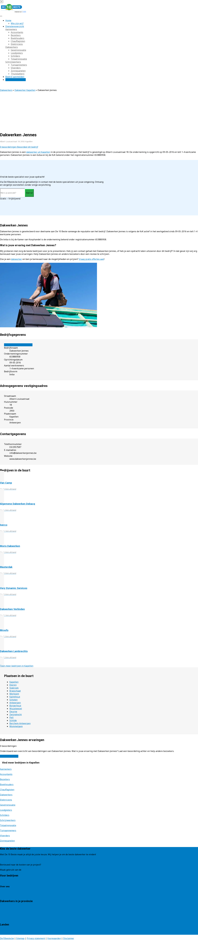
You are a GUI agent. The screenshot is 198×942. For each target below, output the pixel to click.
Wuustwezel (15, 708)
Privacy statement (36, 938)
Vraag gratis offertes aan (91, 259)
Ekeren (13, 684)
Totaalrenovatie (19, 58)
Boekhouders (17, 38)
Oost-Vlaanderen (8, 912)
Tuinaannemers (19, 64)
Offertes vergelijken (15, 79)
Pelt (11, 717)
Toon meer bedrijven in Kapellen (16, 665)
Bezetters (16, 35)
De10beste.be (7, 938)
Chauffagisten (18, 41)
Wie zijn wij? (17, 23)
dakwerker (16, 259)
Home (8, 20)
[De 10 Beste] (13, 12)
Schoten (13, 699)
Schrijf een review (9, 756)
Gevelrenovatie (18, 50)
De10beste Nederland (11, 930)
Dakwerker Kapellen (25, 90)
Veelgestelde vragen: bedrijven (15, 895)
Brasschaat (15, 690)
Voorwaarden (54, 938)
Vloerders (16, 67)
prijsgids (26, 869)
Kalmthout (14, 696)
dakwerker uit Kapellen (38, 152)
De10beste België (9, 933)
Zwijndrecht (15, 714)
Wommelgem (16, 726)
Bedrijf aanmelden (14, 76)
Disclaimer (68, 938)
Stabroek (14, 687)
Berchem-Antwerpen (20, 723)
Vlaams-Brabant (8, 915)
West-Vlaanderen (9, 918)
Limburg (4, 909)
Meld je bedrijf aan (9, 881)
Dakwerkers (11, 47)
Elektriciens (17, 44)
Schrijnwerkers (13, 61)
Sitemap (20, 938)
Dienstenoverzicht (14, 26)
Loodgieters (17, 53)
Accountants (17, 32)
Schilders (15, 55)
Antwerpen (15, 702)
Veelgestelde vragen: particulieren (17, 892)
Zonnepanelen (18, 70)
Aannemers (11, 29)
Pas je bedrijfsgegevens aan (18, 344)
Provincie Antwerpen (10, 906)
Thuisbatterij (17, 73)
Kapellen (13, 681)
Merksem (14, 693)
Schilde (13, 720)
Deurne (13, 711)
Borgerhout (15, 705)
